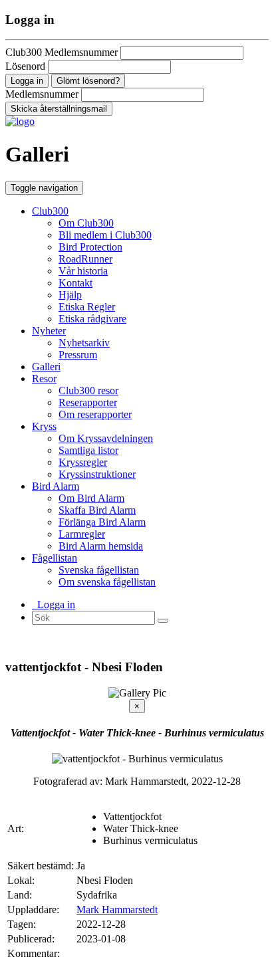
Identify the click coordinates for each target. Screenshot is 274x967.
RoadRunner (85, 259)
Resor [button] (44, 378)
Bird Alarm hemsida (101, 546)
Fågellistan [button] (54, 558)
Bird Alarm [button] (55, 486)
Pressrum (78, 354)
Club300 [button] (50, 211)
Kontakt (75, 282)
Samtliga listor (88, 450)
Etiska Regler (87, 306)
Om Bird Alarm (91, 498)
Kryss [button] (44, 426)
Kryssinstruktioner (97, 474)
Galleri (46, 366)
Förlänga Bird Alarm (102, 522)
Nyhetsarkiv (84, 342)
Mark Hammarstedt (117, 909)
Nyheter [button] (49, 330)
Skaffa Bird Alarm (97, 510)
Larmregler (82, 534)
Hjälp (70, 294)
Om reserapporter (95, 414)
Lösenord (25, 66)
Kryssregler (83, 462)
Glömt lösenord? (88, 81)
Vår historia (83, 270)
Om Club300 (86, 223)
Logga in (53, 604)
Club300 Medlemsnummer (61, 52)
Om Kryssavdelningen (106, 438)
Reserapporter (88, 402)
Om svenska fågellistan (107, 582)
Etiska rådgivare (92, 318)
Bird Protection (90, 247)
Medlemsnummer (41, 94)
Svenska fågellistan (99, 570)
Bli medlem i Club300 (105, 235)
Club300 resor (88, 390)
